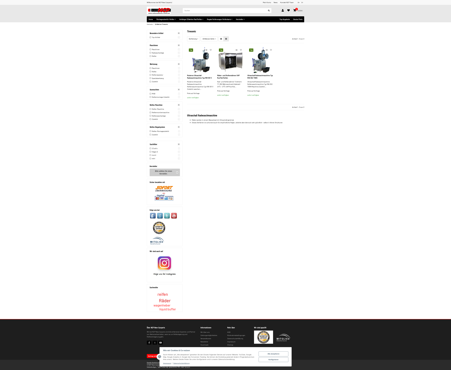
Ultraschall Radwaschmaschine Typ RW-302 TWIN (260, 76)
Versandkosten (205, 338)
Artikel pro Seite (208, 39)
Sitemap (230, 345)
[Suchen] (268, 10)
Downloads (204, 345)
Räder (165, 300)
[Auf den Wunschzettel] (210, 50)
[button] (283, 10)
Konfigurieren (273, 359)
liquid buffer (167, 309)
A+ (299, 2)
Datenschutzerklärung (181, 363)
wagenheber (162, 305)
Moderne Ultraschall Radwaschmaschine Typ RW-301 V (199, 76)
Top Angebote (285, 19)
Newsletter (204, 342)
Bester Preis (297, 19)
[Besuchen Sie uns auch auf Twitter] (154, 343)
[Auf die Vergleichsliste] (206, 50)
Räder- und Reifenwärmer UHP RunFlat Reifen (228, 76)
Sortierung (193, 39)
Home (151, 19)
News (276, 2)
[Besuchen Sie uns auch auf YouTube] (160, 343)
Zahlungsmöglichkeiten (208, 335)
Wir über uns (205, 332)
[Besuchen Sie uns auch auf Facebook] (149, 343)
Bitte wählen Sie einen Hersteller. (163, 172)
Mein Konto (267, 2)
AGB (228, 332)
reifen (162, 294)
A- (302, 2)
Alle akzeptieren (273, 354)
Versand (187, 367)
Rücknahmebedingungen (236, 335)
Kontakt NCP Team (287, 2)
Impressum (167, 363)
